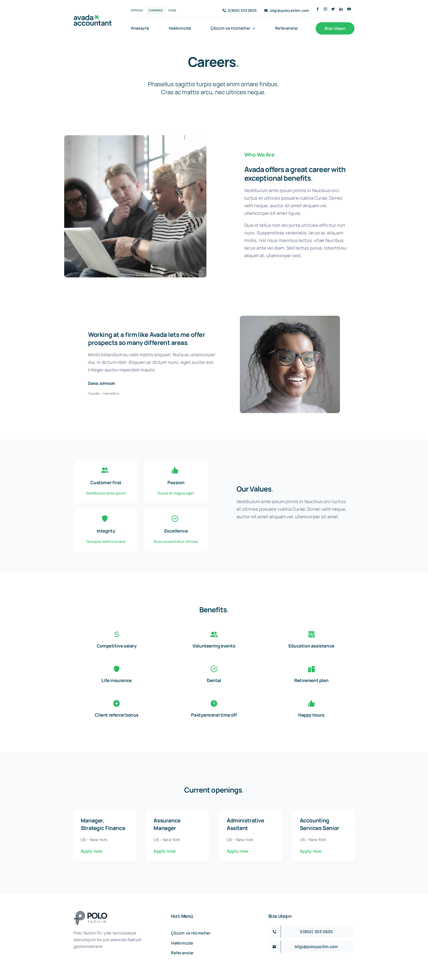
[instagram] (325, 9)
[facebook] (317, 9)
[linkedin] (341, 9)
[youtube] (349, 9)
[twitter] (333, 9)
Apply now (92, 851)
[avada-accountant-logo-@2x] (93, 17)
